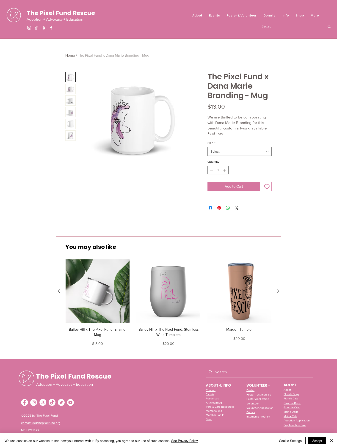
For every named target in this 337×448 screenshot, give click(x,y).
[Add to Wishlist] (267, 186)
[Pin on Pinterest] (219, 208)
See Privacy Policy (184, 440)
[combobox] (239, 151)
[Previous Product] (59, 291)
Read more (215, 133)
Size (211, 143)
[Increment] (225, 170)
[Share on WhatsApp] (228, 208)
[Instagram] (29, 27)
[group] (168, 303)
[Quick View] (98, 291)
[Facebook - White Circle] (24, 402)
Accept (317, 440)
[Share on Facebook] (210, 208)
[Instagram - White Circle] (33, 402)
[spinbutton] (218, 170)
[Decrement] (211, 170)
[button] (241, 15)
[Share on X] (236, 208)
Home (70, 55)
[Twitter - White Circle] (61, 402)
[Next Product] (278, 291)
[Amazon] (43, 27)
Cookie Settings (290, 440)
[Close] (331, 440)
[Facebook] (51, 27)
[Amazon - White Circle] (42, 402)
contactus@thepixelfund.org (41, 423)
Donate (250, 412)
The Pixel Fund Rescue (61, 13)
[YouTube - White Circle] (70, 402)
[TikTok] (36, 27)
